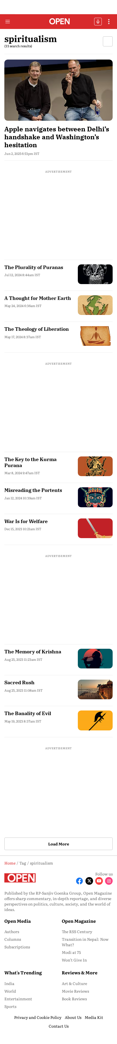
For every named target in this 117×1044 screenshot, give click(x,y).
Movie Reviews (75, 991)
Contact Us (59, 1026)
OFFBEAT (98, 21)
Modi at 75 (71, 952)
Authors (11, 931)
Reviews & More (79, 972)
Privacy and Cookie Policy (37, 1017)
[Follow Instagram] (109, 881)
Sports (10, 1006)
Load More (58, 844)
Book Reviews (74, 998)
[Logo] (58, 22)
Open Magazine (79, 921)
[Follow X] (89, 881)
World (10, 991)
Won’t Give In (74, 960)
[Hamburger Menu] (7, 21)
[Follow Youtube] (99, 881)
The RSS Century (77, 931)
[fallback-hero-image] (58, 90)
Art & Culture (74, 983)
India (9, 983)
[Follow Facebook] (79, 881)
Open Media (17, 921)
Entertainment (18, 998)
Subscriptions (17, 946)
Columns (12, 939)
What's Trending (23, 972)
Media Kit (94, 1017)
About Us (73, 1017)
